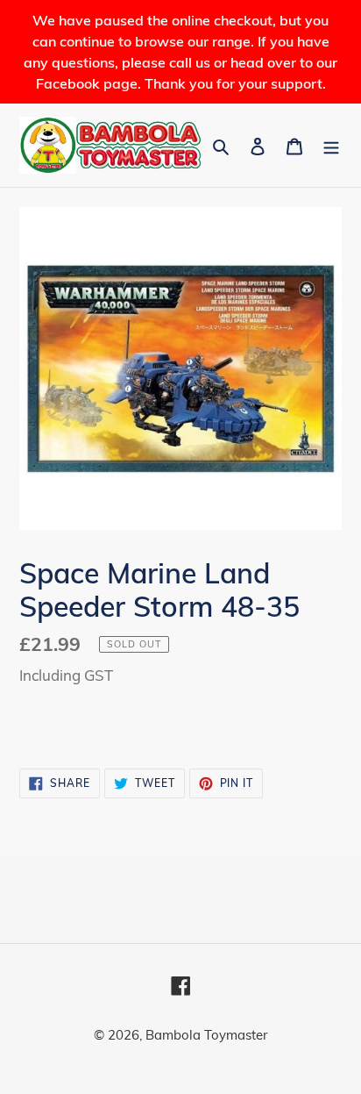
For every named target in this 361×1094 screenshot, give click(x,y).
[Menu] (331, 145)
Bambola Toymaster (206, 1034)
